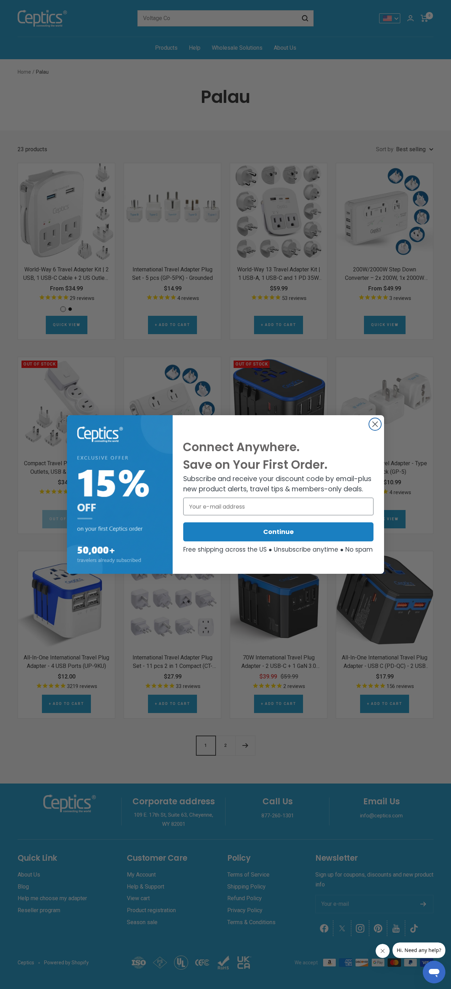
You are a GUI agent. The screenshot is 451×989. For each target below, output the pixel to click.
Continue (278, 531)
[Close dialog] (375, 424)
